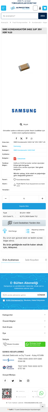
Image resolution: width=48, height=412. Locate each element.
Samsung (17, 146)
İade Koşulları (32, 260)
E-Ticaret (16, 409)
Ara (42, 16)
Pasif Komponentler (20, 22)
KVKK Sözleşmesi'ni (14, 300)
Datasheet (21, 159)
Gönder (41, 295)
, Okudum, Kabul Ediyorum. (25, 300)
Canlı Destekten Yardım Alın (26, 223)
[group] (24, 66)
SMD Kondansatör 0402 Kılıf (24, 150)
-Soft (10, 409)
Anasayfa (4, 22)
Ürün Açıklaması (10, 260)
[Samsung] (24, 110)
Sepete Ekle (24, 206)
